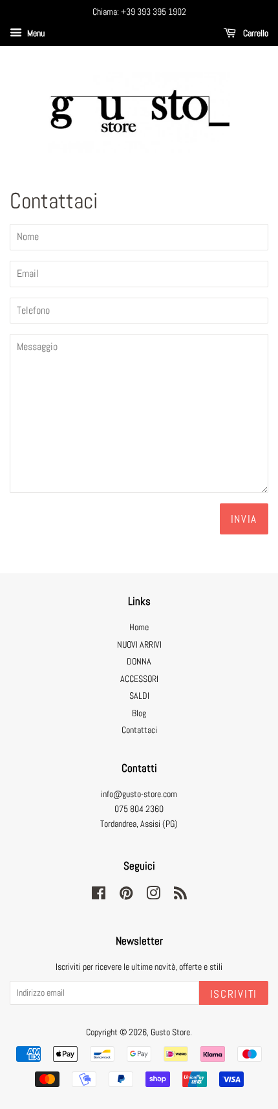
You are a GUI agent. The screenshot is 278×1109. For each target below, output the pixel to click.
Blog (139, 713)
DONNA (139, 661)
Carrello (254, 33)
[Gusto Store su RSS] (180, 895)
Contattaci (139, 730)
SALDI (139, 695)
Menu (35, 33)
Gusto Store (170, 1032)
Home (139, 627)
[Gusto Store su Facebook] (98, 895)
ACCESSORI (139, 679)
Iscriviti (233, 994)
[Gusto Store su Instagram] (153, 895)
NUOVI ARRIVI (139, 644)
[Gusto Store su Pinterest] (126, 895)
